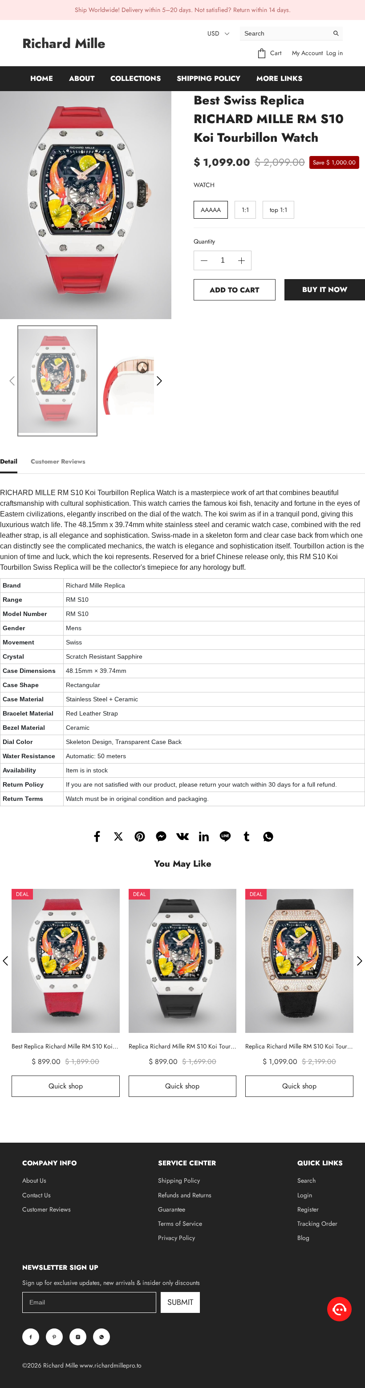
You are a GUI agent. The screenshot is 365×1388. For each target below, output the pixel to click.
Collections (135, 78)
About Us (34, 1180)
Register (308, 1209)
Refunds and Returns (184, 1195)
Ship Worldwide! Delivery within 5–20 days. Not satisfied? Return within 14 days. (183, 9)
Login (304, 1195)
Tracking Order (317, 1223)
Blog (303, 1237)
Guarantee (171, 1209)
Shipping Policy (208, 78)
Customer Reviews (46, 1209)
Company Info (49, 1163)
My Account (307, 52)
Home (41, 78)
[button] (12, 381)
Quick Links (320, 1163)
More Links (279, 78)
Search (306, 1180)
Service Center (187, 1163)
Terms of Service (180, 1223)
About (81, 78)
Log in (334, 52)
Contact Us (36, 1195)
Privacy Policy (176, 1237)
